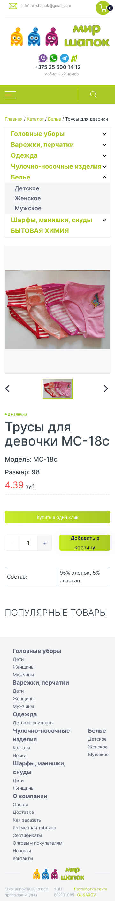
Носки (19, 755)
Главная (14, 118)
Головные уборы (38, 134)
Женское (28, 198)
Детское (27, 188)
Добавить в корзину (85, 543)
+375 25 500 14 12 (57, 67)
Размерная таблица (34, 827)
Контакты (23, 858)
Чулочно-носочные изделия (56, 166)
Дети (18, 659)
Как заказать (27, 819)
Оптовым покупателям (38, 843)
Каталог (35, 118)
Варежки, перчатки (42, 144)
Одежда (24, 155)
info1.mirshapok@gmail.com (46, 5)
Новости (22, 850)
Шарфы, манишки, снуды (51, 220)
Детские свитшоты (33, 722)
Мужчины (23, 674)
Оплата (20, 804)
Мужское (28, 208)
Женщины (23, 667)
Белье (54, 118)
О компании (30, 796)
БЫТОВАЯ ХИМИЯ (40, 231)
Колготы (21, 747)
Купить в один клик (58, 517)
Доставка (23, 812)
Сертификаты (27, 835)
